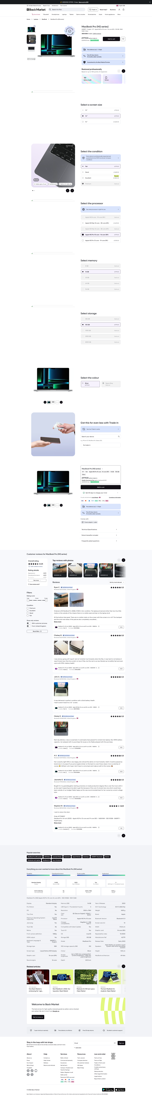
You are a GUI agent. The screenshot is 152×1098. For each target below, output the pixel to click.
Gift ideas (80, 1065)
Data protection (98, 1071)
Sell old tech (64, 1065)
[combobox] (101, 436)
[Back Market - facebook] (28, 1074)
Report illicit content (99, 1079)
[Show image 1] (32, 190)
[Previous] (45, 402)
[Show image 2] (53, 402)
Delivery (46, 1063)
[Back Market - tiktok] (32, 1070)
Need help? (103, 9)
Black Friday (80, 1068)
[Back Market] (36, 10)
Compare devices (82, 1060)
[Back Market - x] (32, 1074)
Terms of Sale (98, 1060)
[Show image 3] (57, 402)
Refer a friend (64, 1058)
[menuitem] (55, 14)
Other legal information (100, 1074)
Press (28, 1060)
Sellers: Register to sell (67, 1072)
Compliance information (115, 497)
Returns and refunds (49, 1065)
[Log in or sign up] (119, 9)
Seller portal (64, 1075)
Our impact (30, 1063)
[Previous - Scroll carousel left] (119, 71)
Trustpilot (29, 1068)
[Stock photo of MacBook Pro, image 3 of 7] (31, 59)
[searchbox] (68, 9)
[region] (103, 79)
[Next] (61, 402)
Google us (56, 1011)
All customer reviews (83, 1063)
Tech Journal (81, 1058)
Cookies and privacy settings (99, 1068)
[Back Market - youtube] (35, 1070)
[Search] (50, 9)
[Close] (149, 2)
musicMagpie (95, 497)
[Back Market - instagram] (28, 1070)
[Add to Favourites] (123, 39)
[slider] (28, 600)
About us (29, 1058)
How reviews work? (35, 584)
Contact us (47, 1058)
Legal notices (98, 1076)
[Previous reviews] (119, 835)
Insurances (64, 1063)
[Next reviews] (123, 835)
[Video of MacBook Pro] (31, 39)
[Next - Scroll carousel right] (123, 71)
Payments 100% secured (67, 1077)
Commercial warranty (66, 1060)
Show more (57, 622)
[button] (69, 31)
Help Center (47, 1060)
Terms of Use (98, 1058)
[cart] (123, 9)
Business (113, 9)
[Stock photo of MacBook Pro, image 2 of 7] (31, 49)
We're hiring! (30, 1065)
